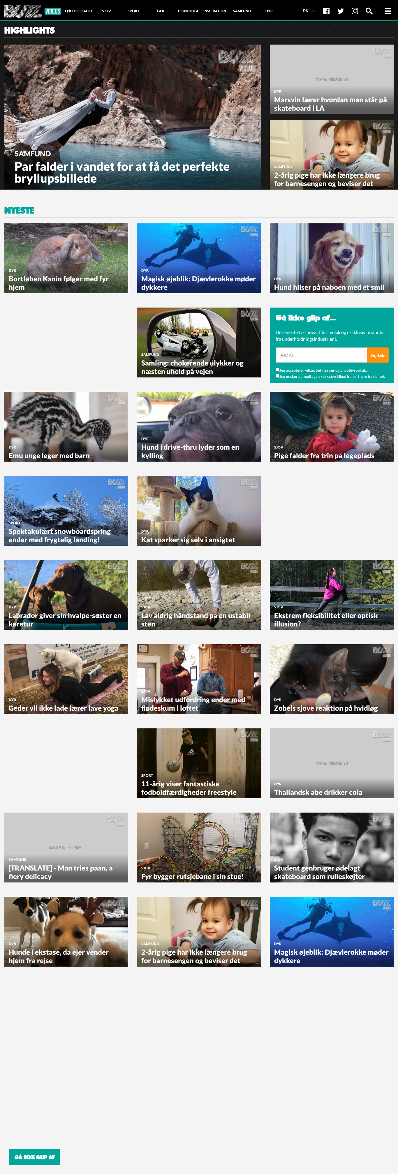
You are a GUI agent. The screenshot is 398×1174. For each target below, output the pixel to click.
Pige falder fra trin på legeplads (324, 455)
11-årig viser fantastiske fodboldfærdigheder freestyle (189, 787)
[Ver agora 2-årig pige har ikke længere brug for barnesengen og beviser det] (332, 154)
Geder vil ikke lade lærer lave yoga (64, 708)
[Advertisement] (48, 344)
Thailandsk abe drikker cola (318, 792)
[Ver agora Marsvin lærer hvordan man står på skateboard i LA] (332, 79)
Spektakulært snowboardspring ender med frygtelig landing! (60, 535)
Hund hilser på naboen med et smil (329, 287)
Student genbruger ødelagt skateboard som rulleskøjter (319, 872)
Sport (14, 523)
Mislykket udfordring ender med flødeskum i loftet (193, 703)
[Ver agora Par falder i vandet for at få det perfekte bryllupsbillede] (132, 116)
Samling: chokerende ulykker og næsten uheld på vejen (192, 367)
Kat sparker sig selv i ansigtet (188, 539)
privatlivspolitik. (353, 370)
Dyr (277, 91)
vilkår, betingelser (319, 370)
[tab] (79, 11)
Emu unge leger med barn (49, 455)
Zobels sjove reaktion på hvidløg (326, 708)
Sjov (278, 447)
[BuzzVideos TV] (32, 11)
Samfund (33, 153)
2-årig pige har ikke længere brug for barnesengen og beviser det (327, 179)
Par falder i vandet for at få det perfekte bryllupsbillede (122, 172)
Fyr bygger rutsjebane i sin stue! (192, 876)
